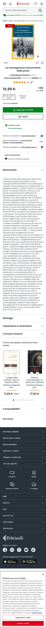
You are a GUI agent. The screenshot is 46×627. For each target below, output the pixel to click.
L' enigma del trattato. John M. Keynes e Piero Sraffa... (11, 380)
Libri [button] (5, 496)
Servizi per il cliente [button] (12, 438)
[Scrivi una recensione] (31, 82)
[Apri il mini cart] (42, 4)
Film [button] (4, 509)
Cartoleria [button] (8, 522)
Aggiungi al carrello (24, 110)
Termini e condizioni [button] (12, 457)
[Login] (10, 4)
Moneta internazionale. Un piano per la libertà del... (34, 380)
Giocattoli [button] (8, 515)
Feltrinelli (13, 103)
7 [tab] (27, 400)
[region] (23, 599)
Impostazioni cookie (23, 617)
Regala (24, 116)
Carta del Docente (28, 136)
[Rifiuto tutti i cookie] (43, 574)
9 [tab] (32, 400)
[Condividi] (42, 63)
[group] (23, 15)
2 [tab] (15, 400)
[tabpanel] (23, 41)
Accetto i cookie (23, 623)
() (28, 82)
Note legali (8, 419)
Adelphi (35, 78)
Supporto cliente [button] (11, 451)
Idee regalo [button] (8, 528)
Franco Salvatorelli (12, 78)
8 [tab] (30, 400)
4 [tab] (20, 400)
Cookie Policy (37, 613)
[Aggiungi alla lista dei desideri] (37, 63)
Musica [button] (6, 503)
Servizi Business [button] (10, 444)
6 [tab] (25, 400)
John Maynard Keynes (20, 75)
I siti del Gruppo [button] (10, 464)
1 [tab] (13, 400)
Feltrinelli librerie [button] (11, 432)
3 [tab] (18, 400)
